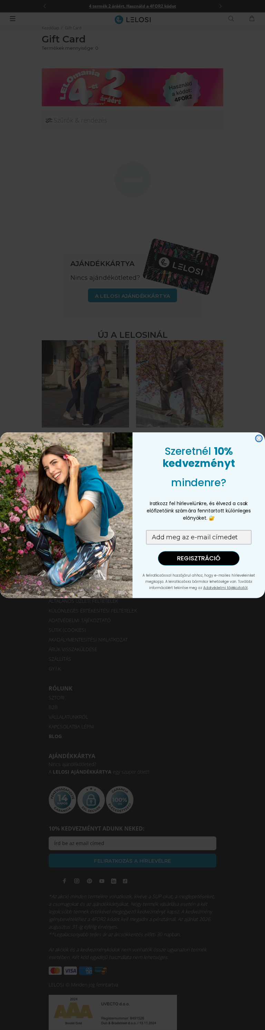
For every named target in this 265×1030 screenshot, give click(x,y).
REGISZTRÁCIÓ (198, 558)
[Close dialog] (258, 438)
